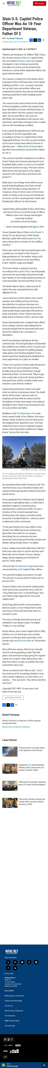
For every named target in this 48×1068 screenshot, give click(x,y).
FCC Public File (10, 1016)
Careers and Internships (13, 1001)
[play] (3, 1065)
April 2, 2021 (38, 227)
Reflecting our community (14, 996)
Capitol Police (24, 271)
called (32, 232)
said (35, 238)
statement (30, 164)
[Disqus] (24, 853)
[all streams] (45, 1065)
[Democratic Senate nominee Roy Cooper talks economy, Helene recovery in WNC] (9, 803)
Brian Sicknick (30, 146)
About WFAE (9, 991)
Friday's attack (25, 61)
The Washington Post (26, 413)
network (13, 634)
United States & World (13, 698)
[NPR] (8, 1039)
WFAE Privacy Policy (12, 1021)
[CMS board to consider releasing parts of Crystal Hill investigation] (9, 786)
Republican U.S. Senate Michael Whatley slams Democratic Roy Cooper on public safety (31, 767)
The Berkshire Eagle (24, 566)
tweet (21, 607)
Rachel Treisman (16, 38)
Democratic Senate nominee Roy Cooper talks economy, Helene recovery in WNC (32, 801)
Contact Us (9, 1006)
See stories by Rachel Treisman (15, 727)
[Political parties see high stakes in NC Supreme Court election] (9, 752)
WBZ (43, 548)
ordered (16, 182)
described (22, 640)
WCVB (13, 292)
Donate (40, 3)
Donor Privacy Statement (14, 1011)
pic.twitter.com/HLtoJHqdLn (24, 221)
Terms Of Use (10, 1026)
